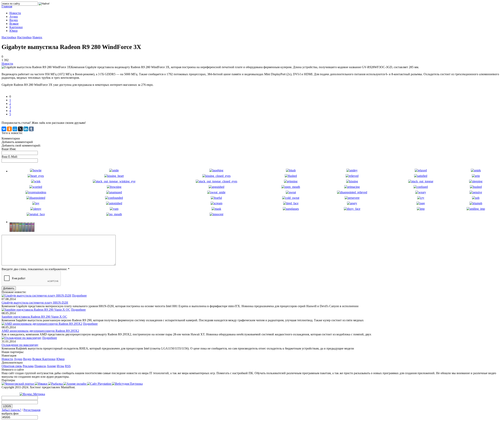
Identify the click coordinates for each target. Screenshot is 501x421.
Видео (27, 359)
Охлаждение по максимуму (20, 345)
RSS (68, 366)
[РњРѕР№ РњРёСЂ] (15, 129)
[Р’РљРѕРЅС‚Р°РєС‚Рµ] (4, 129)
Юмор (60, 359)
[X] (20, 129)
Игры (60, 366)
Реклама (28, 366)
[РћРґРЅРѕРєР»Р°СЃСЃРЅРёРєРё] (9, 129)
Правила (40, 366)
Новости (7, 63)
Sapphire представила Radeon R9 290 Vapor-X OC (34, 316)
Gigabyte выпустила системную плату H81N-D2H (35, 302)
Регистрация (31, 410)
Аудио (18, 359)
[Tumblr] (31, 129)
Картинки (49, 359)
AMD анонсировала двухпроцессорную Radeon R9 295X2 (40, 330)
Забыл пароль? (11, 410)
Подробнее (79, 295)
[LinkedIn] (25, 129)
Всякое (37, 359)
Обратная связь (12, 366)
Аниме (51, 366)
